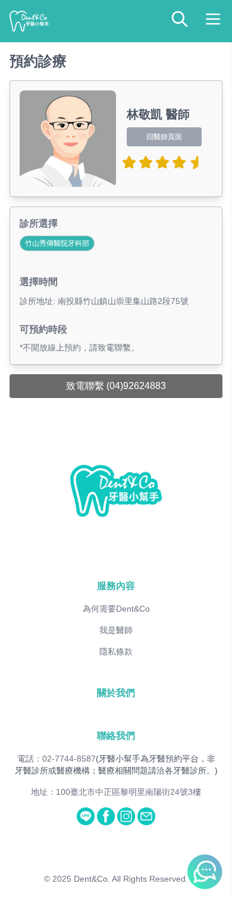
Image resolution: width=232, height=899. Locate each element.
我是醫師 (116, 630)
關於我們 (116, 693)
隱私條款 (116, 651)
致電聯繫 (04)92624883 (116, 386)
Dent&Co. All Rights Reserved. (131, 879)
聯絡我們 (116, 736)
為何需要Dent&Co (116, 608)
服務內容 (116, 586)
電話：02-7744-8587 (56, 758)
